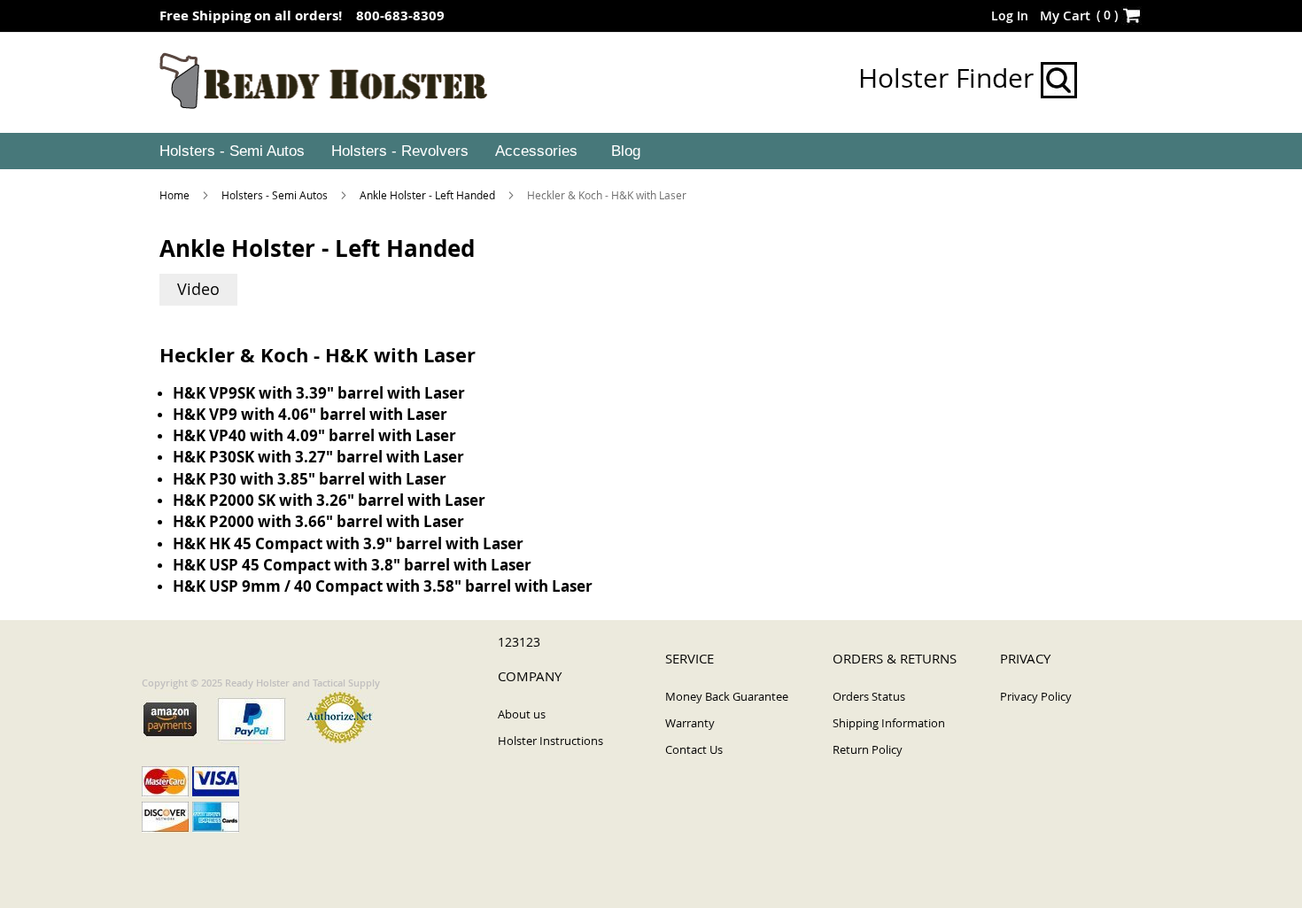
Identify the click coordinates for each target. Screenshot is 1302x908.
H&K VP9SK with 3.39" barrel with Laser (319, 393)
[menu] (651, 151)
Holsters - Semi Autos (275, 195)
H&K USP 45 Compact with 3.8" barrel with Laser (352, 565)
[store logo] (323, 81)
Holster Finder (949, 78)
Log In (1009, 15)
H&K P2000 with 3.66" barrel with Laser (318, 521)
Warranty (690, 723)
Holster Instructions (550, 741)
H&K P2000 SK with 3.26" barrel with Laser (329, 500)
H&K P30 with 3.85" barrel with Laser (309, 479)
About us (522, 714)
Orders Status (869, 696)
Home (175, 195)
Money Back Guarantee (726, 696)
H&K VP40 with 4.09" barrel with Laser (314, 435)
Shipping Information (889, 723)
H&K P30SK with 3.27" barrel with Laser (318, 456)
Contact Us (694, 749)
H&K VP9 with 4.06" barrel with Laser (310, 414)
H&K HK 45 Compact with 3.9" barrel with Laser (348, 543)
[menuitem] (230, 151)
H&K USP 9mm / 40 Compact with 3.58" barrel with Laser (383, 586)
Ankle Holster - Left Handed (429, 195)
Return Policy (868, 749)
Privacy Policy (1036, 696)
